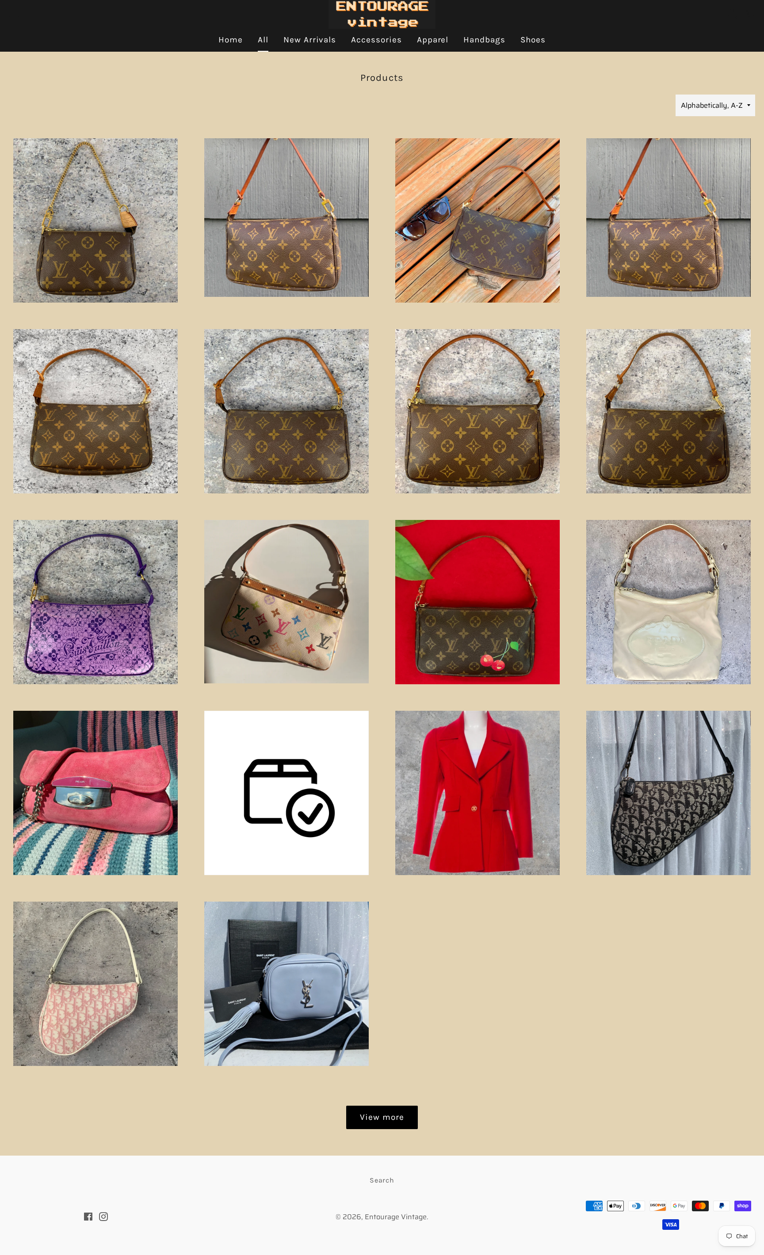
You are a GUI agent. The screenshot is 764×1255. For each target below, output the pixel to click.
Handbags (484, 40)
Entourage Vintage (396, 1216)
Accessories (376, 40)
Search (382, 1180)
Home (230, 40)
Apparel (433, 40)
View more (382, 1117)
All (263, 40)
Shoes (533, 40)
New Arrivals (309, 40)
